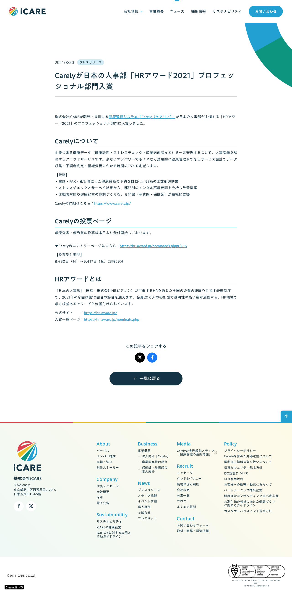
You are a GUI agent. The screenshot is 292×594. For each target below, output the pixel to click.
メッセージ (185, 473)
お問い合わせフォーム (193, 526)
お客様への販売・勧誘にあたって (248, 485)
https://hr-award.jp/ (100, 312)
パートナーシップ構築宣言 (243, 490)
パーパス (102, 451)
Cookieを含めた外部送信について (248, 456)
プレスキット (147, 518)
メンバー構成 (106, 456)
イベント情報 (147, 501)
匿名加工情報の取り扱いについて (248, 462)
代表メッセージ (107, 486)
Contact (186, 518)
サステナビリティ (109, 522)
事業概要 (144, 451)
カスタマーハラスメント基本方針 (248, 511)
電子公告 (102, 503)
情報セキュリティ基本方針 (243, 468)
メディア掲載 (147, 496)
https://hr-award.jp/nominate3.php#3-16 (153, 245)
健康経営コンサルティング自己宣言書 (251, 496)
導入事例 (144, 507)
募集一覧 (183, 496)
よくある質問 (186, 507)
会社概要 (102, 492)
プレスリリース (149, 490)
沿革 (99, 497)
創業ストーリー (107, 468)
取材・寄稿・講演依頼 (193, 531)
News (144, 483)
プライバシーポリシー (240, 451)
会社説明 (183, 490)
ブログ (181, 501)
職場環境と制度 (188, 484)
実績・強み (104, 462)
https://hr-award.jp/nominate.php (111, 319)
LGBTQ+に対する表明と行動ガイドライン (113, 535)
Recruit (185, 466)
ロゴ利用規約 (233, 479)
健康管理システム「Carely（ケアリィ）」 (142, 116)
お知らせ (144, 513)
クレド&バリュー (189, 479)
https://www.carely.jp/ (112, 203)
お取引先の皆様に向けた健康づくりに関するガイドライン (249, 504)
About (103, 444)
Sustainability (112, 514)
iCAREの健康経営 (108, 527)
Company (107, 479)
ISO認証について (236, 473)
